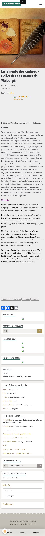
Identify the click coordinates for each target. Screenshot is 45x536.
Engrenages (9, 496)
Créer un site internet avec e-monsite (22, 521)
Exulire (5, 446)
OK (40, 331)
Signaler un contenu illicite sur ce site (22, 524)
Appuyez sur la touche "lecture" (14, 449)
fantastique (6, 299)
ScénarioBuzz (8, 426)
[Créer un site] (8, 532)
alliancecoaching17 (11, 86)
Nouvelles (17, 299)
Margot (5, 409)
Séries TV (8, 491)
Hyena (5, 397)
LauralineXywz (11, 478)
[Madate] (22, 532)
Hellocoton (18, 478)
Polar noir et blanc (9, 442)
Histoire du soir (8, 438)
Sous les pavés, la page (12, 453)
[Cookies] (5, 531)
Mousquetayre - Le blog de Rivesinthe (17, 434)
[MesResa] (36, 532)
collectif (35, 299)
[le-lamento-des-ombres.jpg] (22, 108)
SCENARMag (7, 420)
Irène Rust (6, 389)
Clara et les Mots (21, 438)
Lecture (11, 93)
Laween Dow (7, 401)
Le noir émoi (26, 453)
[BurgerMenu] (40, 4)
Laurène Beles (8, 405)
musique (26, 299)
